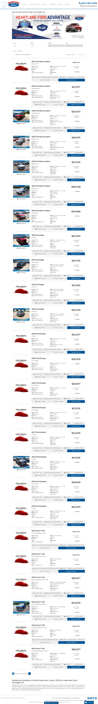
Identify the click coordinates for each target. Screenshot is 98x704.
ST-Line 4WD (35, 484)
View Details (72, 80)
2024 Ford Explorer (39, 481)
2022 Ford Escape (39, 334)
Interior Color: (53, 72)
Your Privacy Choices (78, 700)
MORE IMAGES (22, 123)
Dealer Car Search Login (52, 700)
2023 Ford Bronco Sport (41, 86)
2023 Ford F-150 (38, 531)
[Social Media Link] (96, 698)
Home (2, 698)
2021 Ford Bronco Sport (41, 62)
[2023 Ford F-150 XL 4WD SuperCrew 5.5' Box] (21, 536)
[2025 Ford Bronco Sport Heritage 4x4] (21, 191)
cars (55, 685)
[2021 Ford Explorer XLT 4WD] (21, 437)
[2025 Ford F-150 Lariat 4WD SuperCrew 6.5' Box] (21, 653)
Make (32, 43)
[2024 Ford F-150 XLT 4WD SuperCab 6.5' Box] (21, 607)
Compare (77, 71)
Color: (51, 69)
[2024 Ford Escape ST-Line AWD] (21, 412)
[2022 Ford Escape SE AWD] (21, 339)
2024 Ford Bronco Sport (41, 111)
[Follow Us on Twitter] (91, 698)
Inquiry (63, 77)
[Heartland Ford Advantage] (49, 26)
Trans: (33, 71)
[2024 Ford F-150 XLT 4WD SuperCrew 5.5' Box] (21, 630)
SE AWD (34, 336)
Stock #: (33, 66)
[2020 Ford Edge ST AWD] (21, 240)
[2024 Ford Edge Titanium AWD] (21, 265)
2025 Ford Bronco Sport (41, 137)
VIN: (32, 72)
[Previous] (14, 54)
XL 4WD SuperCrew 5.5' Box (39, 533)
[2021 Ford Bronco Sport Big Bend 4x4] (21, 66)
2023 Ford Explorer (39, 457)
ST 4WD (34, 508)
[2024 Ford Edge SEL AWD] (21, 289)
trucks (57, 685)
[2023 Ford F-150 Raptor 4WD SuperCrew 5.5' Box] (21, 582)
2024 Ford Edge (38, 260)
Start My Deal (41, 104)
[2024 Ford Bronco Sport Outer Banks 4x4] (21, 116)
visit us (68, 688)
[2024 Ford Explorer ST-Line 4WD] (21, 486)
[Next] (30, 54)
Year (14, 43)
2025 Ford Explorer (39, 506)
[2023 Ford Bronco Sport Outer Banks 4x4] (21, 91)
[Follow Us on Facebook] (88, 698)
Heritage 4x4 (35, 188)
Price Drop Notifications (50, 77)
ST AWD (34, 237)
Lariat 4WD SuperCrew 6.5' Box (40, 651)
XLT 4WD (34, 434)
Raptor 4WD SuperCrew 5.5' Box (40, 579)
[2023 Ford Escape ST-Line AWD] (21, 363)
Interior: (51, 70)
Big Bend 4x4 (35, 64)
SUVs (61, 685)
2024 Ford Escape (39, 408)
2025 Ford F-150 (38, 649)
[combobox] (21, 45)
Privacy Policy (21, 698)
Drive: (33, 69)
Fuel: (51, 74)
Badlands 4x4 (35, 139)
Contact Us (14, 698)
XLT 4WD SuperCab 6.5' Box (39, 604)
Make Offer (72, 77)
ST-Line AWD (35, 360)
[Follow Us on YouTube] (93, 698)
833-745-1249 (89, 3)
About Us (7, 698)
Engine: (51, 66)
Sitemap (70, 700)
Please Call (76, 62)
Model (49, 43)
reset (19, 51)
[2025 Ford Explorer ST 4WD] (21, 511)
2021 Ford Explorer (39, 432)
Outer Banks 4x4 (36, 88)
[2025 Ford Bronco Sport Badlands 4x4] (21, 142)
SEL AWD (34, 286)
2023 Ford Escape (39, 358)
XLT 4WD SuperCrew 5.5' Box (39, 627)
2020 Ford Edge (38, 235)
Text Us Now (45, 80)
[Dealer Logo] (10, 4)
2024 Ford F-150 (38, 602)
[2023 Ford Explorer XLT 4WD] (21, 462)
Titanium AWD (35, 262)
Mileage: (33, 67)
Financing (81, 77)
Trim (67, 43)
